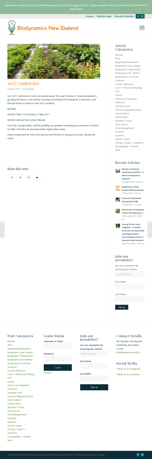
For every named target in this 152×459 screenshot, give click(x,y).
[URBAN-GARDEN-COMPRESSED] (53, 61)
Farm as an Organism (126, 98)
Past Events (121, 124)
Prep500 (119, 131)
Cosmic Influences (124, 84)
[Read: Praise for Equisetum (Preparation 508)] (118, 199)
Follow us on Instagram (128, 368)
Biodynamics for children (127, 72)
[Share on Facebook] (12, 177)
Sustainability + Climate (126, 146)
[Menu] (141, 27)
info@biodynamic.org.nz (129, 352)
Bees (118, 58)
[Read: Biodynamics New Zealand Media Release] (118, 188)
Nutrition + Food (123, 120)
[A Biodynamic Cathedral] (149, 229)
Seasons (119, 135)
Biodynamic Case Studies (128, 65)
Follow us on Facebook (128, 374)
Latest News (29, 89)
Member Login (104, 16)
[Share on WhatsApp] (29, 177)
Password (49, 353)
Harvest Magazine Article (128, 109)
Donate (90, 16)
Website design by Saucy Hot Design (91, 455)
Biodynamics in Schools (126, 76)
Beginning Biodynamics (126, 62)
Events (118, 95)
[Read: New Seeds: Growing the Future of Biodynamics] (118, 211)
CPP (117, 91)
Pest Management (124, 128)
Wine (117, 149)
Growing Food (122, 105)
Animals (119, 54)
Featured (120, 102)
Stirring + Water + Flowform (129, 142)
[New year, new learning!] (2, 229)
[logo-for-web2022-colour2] (42, 27)
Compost (120, 80)
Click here (138, 5)
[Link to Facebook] (138, 16)
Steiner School (122, 139)
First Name (120, 281)
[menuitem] (89, 16)
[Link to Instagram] (142, 16)
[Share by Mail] (37, 177)
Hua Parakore (122, 113)
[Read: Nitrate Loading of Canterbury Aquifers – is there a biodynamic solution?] (118, 170)
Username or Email (53, 341)
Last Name (120, 294)
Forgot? (48, 372)
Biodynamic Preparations (128, 69)
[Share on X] (20, 177)
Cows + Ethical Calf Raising (128, 87)
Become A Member (124, 16)
